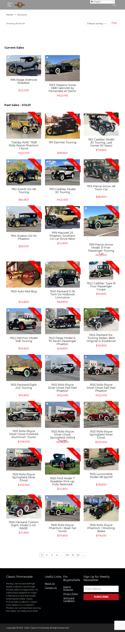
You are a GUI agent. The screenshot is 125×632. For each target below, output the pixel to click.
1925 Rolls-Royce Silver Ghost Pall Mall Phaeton (62, 388)
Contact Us (51, 587)
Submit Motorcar (68, 588)
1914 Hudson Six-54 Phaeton (24, 237)
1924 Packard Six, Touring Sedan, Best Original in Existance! (101, 338)
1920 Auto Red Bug (24, 291)
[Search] (114, 5)
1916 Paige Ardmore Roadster (23, 81)
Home (9, 14)
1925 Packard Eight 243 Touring (24, 386)
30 (67, 555)
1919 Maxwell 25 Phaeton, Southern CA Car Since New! (62, 236)
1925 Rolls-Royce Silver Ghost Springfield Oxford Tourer (62, 436)
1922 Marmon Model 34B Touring (24, 339)
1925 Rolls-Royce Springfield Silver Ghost (101, 434)
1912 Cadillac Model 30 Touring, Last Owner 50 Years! (101, 142)
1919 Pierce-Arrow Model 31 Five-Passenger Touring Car (101, 249)
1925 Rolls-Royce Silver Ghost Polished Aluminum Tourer (23, 434)
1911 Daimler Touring (62, 142)
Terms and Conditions (69, 599)
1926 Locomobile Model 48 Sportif (101, 475)
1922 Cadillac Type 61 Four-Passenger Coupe (101, 286)
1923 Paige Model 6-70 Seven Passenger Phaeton (62, 341)
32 (78, 555)
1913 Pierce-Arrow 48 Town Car (101, 188)
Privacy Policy (70, 594)
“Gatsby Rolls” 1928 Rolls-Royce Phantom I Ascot (24, 145)
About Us (50, 583)
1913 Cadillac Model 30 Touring (62, 191)
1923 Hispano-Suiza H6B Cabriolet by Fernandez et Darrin (62, 88)
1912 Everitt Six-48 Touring (24, 191)
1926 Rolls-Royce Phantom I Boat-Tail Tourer (62, 528)
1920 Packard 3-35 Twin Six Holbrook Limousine (62, 294)
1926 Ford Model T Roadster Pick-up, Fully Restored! (62, 481)
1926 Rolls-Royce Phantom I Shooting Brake (101, 528)
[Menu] (9, 5)
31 (72, 555)
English (97, 2)
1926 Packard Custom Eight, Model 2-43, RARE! (24, 525)
